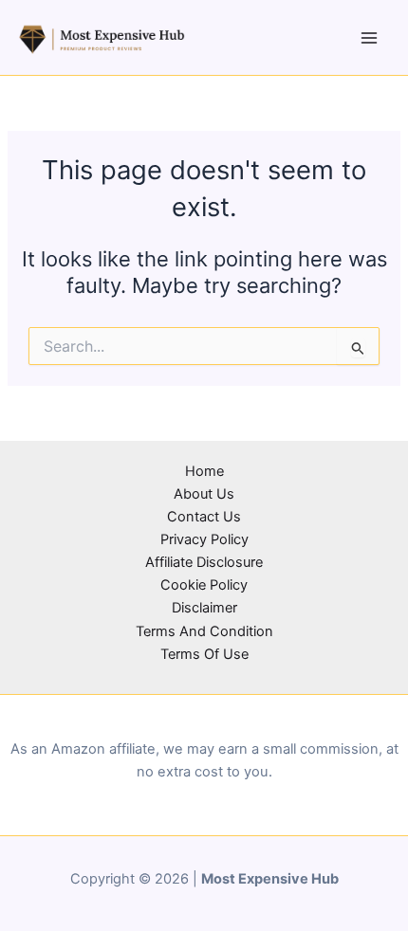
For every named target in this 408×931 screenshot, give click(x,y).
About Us (204, 493)
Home (204, 471)
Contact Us (204, 516)
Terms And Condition (204, 631)
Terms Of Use (204, 654)
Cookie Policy (204, 584)
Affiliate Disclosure (204, 562)
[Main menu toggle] (369, 38)
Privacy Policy (204, 539)
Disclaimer (204, 607)
